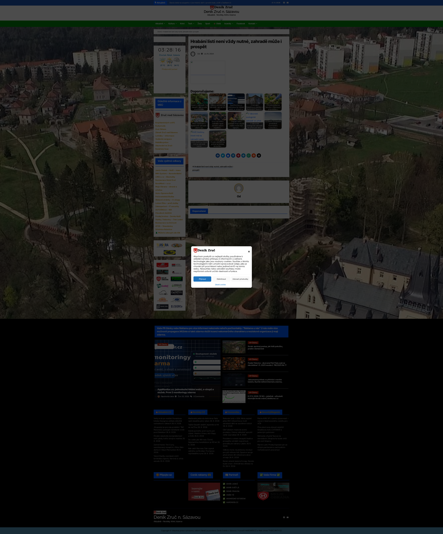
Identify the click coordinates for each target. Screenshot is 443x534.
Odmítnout (221, 279)
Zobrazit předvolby (240, 279)
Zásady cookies (220, 284)
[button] (248, 250)
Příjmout (202, 279)
